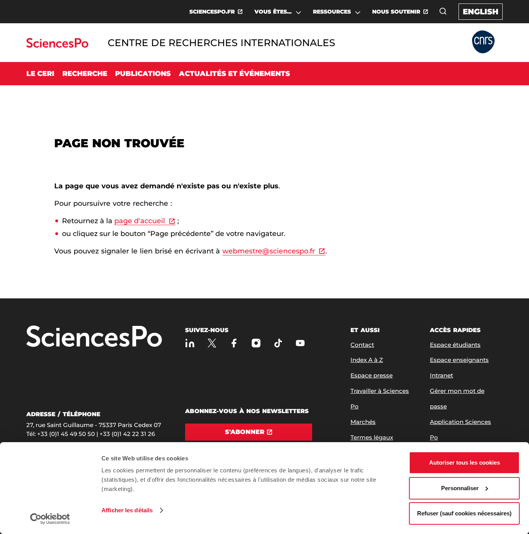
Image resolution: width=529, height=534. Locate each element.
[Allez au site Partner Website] (483, 42)
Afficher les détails (127, 510)
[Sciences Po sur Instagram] (256, 343)
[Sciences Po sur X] (212, 343)
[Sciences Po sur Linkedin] (190, 343)
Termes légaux (371, 437)
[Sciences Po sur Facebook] (234, 343)
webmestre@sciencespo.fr (268, 251)
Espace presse (371, 375)
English (480, 11)
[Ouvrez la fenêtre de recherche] (443, 11)
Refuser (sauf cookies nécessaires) (464, 513)
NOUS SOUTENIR (396, 11)
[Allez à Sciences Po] (94, 337)
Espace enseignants (459, 359)
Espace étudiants (455, 344)
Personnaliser (460, 488)
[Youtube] (300, 343)
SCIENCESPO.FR (212, 11)
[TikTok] (278, 343)
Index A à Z (366, 359)
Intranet (441, 375)
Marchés (363, 421)
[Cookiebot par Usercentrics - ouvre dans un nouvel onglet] (50, 519)
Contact (362, 344)
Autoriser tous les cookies (464, 462)
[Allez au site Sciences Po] (57, 45)
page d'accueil (139, 221)
